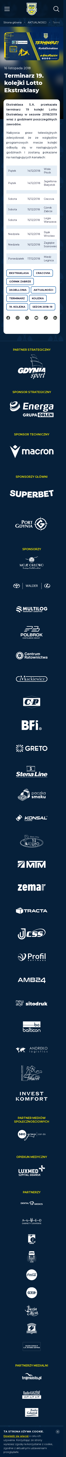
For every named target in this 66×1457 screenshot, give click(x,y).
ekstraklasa (19, 273)
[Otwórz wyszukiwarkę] (56, 9)
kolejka (38, 298)
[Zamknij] (58, 1432)
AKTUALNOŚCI (37, 22)
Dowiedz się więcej (16, 1436)
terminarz (17, 298)
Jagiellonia (18, 290)
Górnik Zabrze (20, 281)
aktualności (43, 290)
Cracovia (43, 273)
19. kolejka (17, 306)
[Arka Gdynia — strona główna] (32, 9)
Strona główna (12, 22)
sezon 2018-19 (42, 306)
